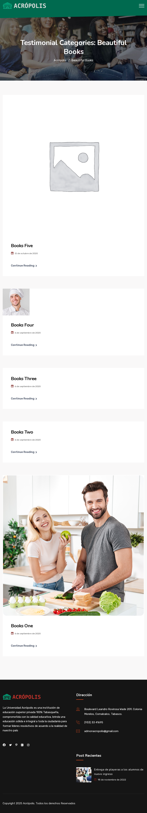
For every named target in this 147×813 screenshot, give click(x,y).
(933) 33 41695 (93, 722)
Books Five (22, 246)
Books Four (22, 325)
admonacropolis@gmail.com (101, 731)
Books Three (23, 378)
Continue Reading (22, 265)
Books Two (22, 432)
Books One (22, 626)
